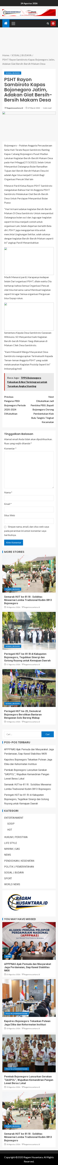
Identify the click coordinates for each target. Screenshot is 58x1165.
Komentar (10, 448)
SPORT (8, 878)
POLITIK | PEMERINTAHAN (19, 866)
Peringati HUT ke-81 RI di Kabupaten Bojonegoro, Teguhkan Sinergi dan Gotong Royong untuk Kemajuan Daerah (27, 657)
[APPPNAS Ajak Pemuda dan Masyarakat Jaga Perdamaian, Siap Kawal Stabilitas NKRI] (29, 941)
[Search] (48, 23)
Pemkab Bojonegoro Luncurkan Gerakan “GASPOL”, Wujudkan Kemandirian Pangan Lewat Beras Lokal (26, 774)
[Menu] (13, 23)
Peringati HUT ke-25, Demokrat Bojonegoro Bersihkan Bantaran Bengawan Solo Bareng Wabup (23, 714)
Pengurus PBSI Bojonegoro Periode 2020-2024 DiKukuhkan (15, 405)
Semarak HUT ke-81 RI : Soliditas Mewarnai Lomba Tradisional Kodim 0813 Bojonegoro (28, 600)
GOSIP (11, 823)
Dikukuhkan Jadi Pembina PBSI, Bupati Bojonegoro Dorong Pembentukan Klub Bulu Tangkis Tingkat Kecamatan (42, 409)
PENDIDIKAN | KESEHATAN (19, 860)
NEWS (7, 854)
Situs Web (9, 515)
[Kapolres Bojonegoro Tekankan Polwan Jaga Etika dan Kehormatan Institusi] (29, 998)
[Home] (6, 23)
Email (8, 503)
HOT (9, 829)
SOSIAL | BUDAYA (13, 73)
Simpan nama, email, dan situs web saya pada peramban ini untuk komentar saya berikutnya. (26, 530)
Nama (8, 492)
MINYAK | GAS (12, 848)
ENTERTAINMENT (13, 817)
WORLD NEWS (12, 884)
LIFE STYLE (10, 843)
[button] (13, 23)
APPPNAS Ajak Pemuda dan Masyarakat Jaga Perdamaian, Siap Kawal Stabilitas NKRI (27, 967)
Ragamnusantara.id (15, 108)
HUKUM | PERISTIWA (16, 837)
